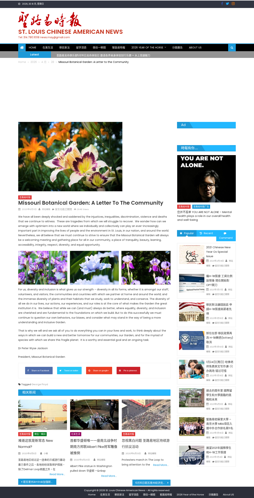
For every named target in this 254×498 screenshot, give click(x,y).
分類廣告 (177, 47)
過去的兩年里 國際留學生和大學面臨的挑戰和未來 (219, 395)
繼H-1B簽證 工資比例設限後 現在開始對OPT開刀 (219, 280)
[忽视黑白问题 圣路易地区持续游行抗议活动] (146, 414)
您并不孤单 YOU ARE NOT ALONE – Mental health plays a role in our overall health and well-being (204, 216)
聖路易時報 (118, 47)
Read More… (57, 474)
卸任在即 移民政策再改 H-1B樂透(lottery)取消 (219, 337)
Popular (189, 233)
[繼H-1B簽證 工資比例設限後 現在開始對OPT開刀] (191, 283)
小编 (46, 453)
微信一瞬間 (99, 47)
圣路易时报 (24, 197)
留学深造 (81, 47)
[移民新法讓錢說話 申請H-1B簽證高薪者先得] (191, 312)
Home (32, 47)
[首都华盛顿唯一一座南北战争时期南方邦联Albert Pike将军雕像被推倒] (94, 414)
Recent (208, 233)
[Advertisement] (127, 92)
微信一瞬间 (40, 434)
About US (195, 47)
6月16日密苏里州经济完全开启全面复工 (153, 483)
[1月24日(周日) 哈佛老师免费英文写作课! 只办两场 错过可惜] (191, 369)
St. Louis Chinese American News (70, 31)
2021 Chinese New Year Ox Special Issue (218, 251)
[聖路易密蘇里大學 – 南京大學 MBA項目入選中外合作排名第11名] (191, 426)
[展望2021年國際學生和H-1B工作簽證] (191, 455)
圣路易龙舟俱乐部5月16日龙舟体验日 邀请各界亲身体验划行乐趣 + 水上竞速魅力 (103, 54)
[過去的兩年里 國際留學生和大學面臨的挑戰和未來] (191, 397)
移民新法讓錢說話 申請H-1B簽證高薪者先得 (219, 309)
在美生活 (48, 47)
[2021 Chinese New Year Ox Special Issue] (191, 254)
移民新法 (64, 47)
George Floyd (40, 384)
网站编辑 (46, 209)
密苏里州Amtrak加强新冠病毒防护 (39, 482)
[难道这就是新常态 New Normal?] (42, 414)
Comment (226, 238)
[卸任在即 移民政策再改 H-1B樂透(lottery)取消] (191, 340)
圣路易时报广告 (201, 206)
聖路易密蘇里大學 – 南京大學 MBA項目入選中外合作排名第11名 (219, 423)
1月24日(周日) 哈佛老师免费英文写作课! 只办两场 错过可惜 (219, 366)
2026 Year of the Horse (147, 47)
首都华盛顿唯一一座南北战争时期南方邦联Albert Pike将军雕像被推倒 (93, 447)
